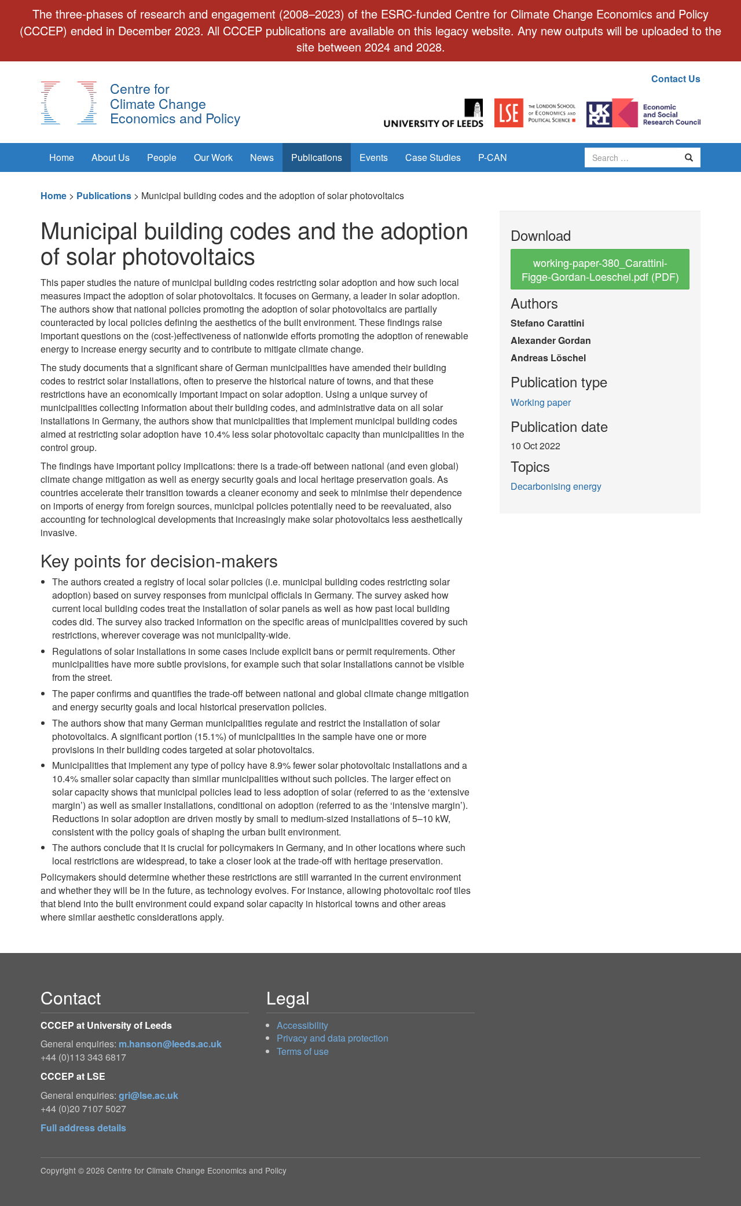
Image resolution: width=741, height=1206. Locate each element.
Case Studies (433, 157)
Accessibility (302, 1025)
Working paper (541, 402)
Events (374, 157)
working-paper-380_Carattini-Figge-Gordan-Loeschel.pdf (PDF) (600, 269)
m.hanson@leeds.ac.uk (170, 1043)
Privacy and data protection (332, 1037)
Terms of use (303, 1051)
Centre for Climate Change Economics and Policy (175, 102)
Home (61, 157)
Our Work (213, 157)
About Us (110, 157)
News (262, 157)
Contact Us (675, 78)
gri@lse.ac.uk (148, 1095)
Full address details (83, 1127)
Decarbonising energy (556, 486)
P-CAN (492, 157)
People (162, 157)
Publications (316, 157)
